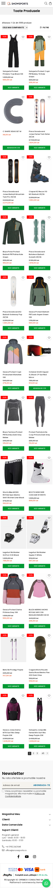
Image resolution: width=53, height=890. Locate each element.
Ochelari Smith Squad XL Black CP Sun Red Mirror (38, 375)
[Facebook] (18, 856)
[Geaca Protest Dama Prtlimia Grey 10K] (13, 589)
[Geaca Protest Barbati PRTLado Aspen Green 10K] (39, 291)
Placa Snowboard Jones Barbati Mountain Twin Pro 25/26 (13, 194)
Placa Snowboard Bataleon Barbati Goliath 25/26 (37, 254)
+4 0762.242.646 (13, 846)
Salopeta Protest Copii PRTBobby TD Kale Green (39, 74)
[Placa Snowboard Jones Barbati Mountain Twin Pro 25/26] (13, 171)
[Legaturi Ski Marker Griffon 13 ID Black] (13, 532)
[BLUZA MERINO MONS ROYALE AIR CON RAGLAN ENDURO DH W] (39, 589)
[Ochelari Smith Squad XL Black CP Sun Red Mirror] (39, 351)
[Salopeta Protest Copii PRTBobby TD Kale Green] (39, 51)
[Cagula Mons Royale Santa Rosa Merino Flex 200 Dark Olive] (39, 649)
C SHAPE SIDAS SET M (12, 131)
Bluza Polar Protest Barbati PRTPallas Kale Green (13, 254)
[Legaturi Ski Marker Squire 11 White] (39, 532)
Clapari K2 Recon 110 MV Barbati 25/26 (38, 193)
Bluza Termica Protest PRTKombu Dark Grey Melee (12, 435)
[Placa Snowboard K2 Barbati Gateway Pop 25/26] (13, 291)
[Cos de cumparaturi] (50, 3)
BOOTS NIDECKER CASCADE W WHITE (37, 493)
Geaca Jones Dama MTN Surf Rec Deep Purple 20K (12, 733)
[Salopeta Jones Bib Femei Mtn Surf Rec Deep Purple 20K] (39, 709)
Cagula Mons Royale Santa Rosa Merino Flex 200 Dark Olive (39, 672)
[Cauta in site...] (46, 3)
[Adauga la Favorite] (23, 37)
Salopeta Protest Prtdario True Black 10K (13, 72)
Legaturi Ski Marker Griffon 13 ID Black (11, 553)
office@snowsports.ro (16, 850)
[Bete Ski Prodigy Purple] (13, 649)
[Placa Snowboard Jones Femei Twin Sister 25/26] (39, 111)
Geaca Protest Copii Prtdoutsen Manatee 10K (12, 375)
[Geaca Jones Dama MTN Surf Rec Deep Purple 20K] (13, 709)
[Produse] (3, 4)
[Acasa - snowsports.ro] (18, 3)
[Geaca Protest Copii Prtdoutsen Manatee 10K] (13, 351)
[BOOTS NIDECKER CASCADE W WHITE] (39, 472)
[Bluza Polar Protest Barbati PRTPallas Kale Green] (13, 231)
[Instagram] (34, 856)
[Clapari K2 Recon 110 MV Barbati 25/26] (39, 171)
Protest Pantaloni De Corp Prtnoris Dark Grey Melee (39, 435)
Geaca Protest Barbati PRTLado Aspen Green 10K (39, 314)
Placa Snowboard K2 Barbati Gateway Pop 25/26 (12, 314)
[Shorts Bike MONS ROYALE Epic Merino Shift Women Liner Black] (13, 472)
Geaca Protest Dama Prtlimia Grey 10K (12, 611)
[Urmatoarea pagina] (47, 753)
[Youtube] (26, 856)
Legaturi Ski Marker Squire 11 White (37, 553)
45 (43, 753)
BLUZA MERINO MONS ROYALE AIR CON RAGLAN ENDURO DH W (39, 612)
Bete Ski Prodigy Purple (13, 669)
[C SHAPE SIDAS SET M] (13, 111)
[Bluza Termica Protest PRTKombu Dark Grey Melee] (13, 412)
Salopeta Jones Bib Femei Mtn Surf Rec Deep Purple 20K (37, 733)
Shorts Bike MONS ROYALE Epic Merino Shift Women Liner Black (13, 495)
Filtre (45, 27)
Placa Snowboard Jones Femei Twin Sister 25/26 (39, 134)
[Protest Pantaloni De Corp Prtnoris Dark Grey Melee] (39, 412)
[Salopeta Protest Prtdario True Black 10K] (13, 51)
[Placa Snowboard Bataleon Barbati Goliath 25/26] (39, 231)
